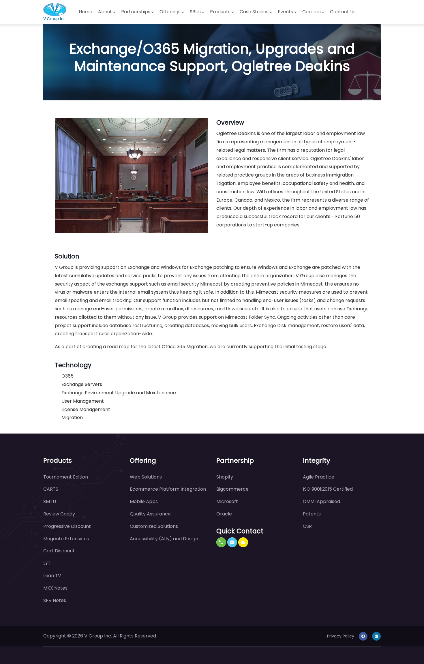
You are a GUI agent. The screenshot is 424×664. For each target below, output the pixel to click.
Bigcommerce (232, 489)
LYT (47, 563)
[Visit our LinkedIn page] (376, 636)
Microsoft (227, 501)
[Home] (54, 12)
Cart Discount (59, 550)
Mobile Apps (144, 501)
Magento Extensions (66, 538)
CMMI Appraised (321, 501)
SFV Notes (54, 600)
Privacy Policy (340, 636)
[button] (221, 542)
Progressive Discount (67, 526)
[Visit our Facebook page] (363, 636)
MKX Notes (55, 588)
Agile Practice (318, 477)
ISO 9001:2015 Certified (328, 489)
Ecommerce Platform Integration (168, 489)
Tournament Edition (65, 477)
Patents (312, 514)
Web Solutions (146, 477)
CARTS (50, 489)
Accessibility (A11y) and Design (164, 538)
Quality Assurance (150, 514)
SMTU (49, 501)
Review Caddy (59, 514)
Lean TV (52, 575)
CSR (307, 526)
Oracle (224, 514)
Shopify (224, 477)
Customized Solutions (154, 526)
